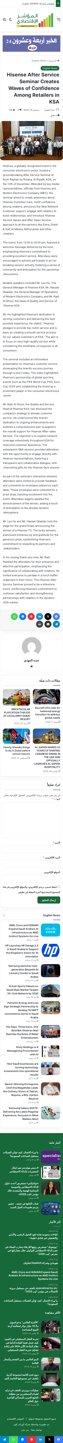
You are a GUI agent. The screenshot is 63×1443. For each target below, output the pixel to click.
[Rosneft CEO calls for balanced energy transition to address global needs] (46, 696)
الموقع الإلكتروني (52, 872)
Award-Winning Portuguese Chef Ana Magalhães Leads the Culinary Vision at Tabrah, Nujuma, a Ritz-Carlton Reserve (20, 1091)
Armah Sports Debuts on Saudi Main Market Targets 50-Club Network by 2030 (22, 990)
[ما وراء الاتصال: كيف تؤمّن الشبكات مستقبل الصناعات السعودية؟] (50, 1157)
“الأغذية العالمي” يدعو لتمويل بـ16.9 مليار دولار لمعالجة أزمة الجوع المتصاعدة (23, 1326)
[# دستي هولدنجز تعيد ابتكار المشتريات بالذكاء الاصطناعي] (50, 1172)
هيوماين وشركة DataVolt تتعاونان (38, 3)
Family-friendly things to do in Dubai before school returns (17, 750)
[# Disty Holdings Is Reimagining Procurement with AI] (50, 1051)
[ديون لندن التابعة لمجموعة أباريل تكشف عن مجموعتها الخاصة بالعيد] (50, 1379)
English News (39, 60)
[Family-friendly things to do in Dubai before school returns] (16, 736)
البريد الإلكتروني (51, 857)
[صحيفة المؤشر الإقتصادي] (34, 19)
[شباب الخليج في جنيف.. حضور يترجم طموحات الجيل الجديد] (50, 1208)
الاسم (56, 842)
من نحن (25, 1429)
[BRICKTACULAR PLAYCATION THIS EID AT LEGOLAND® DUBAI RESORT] (16, 697)
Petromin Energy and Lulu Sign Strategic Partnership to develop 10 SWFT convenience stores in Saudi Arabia (21, 1010)
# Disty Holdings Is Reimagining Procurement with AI (22, 1051)
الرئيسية (52, 60)
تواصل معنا (36, 1429)
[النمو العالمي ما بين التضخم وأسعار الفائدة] (50, 1364)
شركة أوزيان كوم (22, 1424)
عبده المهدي (49, 110)
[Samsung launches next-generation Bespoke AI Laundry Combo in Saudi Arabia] (50, 970)
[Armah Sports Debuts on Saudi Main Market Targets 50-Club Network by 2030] (50, 990)
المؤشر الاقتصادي (15, 1418)
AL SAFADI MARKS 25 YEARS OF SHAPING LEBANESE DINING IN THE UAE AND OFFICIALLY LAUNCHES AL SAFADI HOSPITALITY (47, 757)
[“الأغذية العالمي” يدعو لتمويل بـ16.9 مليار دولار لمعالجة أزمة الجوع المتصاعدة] (50, 1327)
